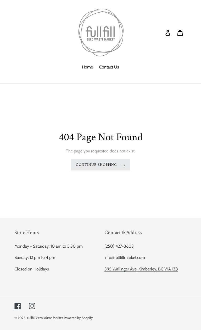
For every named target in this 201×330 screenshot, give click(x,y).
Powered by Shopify (78, 318)
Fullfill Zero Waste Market (45, 318)
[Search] (160, 32)
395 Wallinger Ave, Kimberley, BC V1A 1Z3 (141, 269)
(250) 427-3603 (119, 246)
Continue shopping (96, 164)
